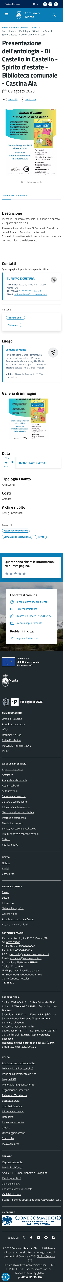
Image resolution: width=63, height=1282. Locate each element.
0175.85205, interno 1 (30, 291)
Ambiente (7, 775)
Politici (5, 751)
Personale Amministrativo (16, 746)
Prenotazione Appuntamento (18, 1084)
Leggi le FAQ (9, 1079)
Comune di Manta (16, 350)
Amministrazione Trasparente (18, 1063)
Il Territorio (8, 903)
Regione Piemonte (12, 4)
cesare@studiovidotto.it (22, 1047)
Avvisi (5, 868)
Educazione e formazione (16, 807)
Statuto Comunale (12, 1106)
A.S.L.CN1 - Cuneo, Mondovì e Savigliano (24, 1173)
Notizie (6, 863)
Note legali (8, 1117)
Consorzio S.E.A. (11, 1183)
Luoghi (5, 898)
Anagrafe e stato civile (14, 780)
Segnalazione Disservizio (15, 1090)
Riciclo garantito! (11, 1178)
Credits (6, 1127)
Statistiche (8, 1138)
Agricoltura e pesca (12, 769)
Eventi (35, 27)
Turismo (6, 839)
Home (5, 27)
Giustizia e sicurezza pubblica (18, 812)
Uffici (5, 729)
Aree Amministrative (13, 724)
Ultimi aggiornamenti (13, 1133)
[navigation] (7, 15)
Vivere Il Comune (19, 27)
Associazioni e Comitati (15, 924)
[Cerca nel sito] (54, 15)
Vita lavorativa (10, 845)
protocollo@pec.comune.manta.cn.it (29, 954)
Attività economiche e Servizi (18, 919)
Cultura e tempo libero (14, 802)
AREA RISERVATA (31, 1277)
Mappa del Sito (10, 1144)
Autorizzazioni (9, 791)
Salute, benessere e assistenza (19, 828)
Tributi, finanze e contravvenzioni (20, 834)
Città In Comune (46, 1256)
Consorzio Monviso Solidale (17, 1189)
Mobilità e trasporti (12, 823)
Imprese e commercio (14, 818)
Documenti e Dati (11, 735)
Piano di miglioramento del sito (19, 1074)
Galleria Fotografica (13, 908)
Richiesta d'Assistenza (14, 1095)
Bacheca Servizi (10, 1101)
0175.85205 (13, 942)
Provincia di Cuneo (12, 1167)
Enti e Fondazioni (11, 740)
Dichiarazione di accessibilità (17, 1068)
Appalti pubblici (10, 785)
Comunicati (8, 874)
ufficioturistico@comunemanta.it (30, 294)
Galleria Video (9, 914)
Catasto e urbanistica (14, 796)
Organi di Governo (12, 719)
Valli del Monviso (11, 1194)
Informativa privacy (13, 1111)
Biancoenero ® (34, 1269)
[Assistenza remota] (30, 1260)
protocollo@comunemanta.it (25, 958)
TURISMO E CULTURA (21, 278)
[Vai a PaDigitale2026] (22, 701)
